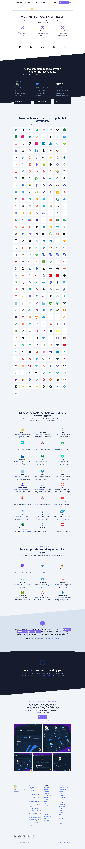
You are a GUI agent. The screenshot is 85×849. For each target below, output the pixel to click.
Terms (59, 842)
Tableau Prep (42, 503)
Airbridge (61, 799)
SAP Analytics (66, 519)
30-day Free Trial (63, 2)
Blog (60, 823)
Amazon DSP (58, 101)
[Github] (19, 791)
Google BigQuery (57, 570)
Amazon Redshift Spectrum (60, 597)
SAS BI (39, 516)
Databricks (56, 584)
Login (70, 2)
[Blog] (18, 791)
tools (48, 677)
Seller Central (47, 787)
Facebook (46, 805)
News (60, 814)
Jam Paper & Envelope (53, 638)
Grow (55, 463)
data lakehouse (37, 675)
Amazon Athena (17, 570)
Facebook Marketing (40, 101)
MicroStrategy (57, 504)
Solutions (43, 2)
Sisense (55, 476)
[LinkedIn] (16, 791)
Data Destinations (47, 816)
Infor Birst (58, 529)
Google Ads (17, 101)
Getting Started (62, 806)
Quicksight (29, 448)
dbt (61, 489)
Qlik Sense (47, 461)
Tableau (44, 451)
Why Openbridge (28, 2)
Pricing (54, 2)
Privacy (64, 842)
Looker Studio (38, 434)
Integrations (46, 814)
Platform (36, 2)
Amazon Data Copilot (63, 787)
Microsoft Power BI (22, 436)
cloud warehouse (47, 675)
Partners (49, 2)
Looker (56, 434)
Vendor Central (47, 789)
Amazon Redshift (41, 572)
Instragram (46, 799)
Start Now (41, 716)
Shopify (45, 803)
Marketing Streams (48, 795)
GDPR (68, 842)
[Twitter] (14, 791)
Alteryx (36, 477)
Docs (60, 825)
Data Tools (46, 818)
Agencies (61, 791)
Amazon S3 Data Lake (19, 597)
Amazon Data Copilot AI (34, 787)
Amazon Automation (63, 789)
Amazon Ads (46, 791)
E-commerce (61, 795)
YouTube (45, 807)
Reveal (28, 503)
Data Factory (19, 461)
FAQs (60, 816)
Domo (16, 476)
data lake (30, 675)
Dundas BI (36, 529)
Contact (60, 827)
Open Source (46, 820)
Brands (60, 793)
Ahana (35, 597)
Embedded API (62, 797)
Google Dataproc (43, 489)
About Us (61, 818)
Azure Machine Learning (19, 489)
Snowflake (16, 584)
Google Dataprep (18, 516)
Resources (61, 812)
